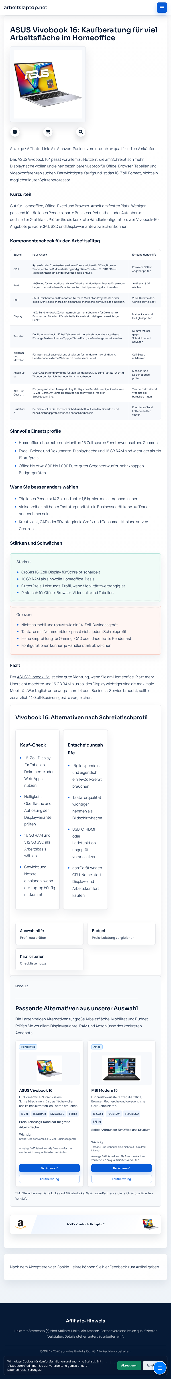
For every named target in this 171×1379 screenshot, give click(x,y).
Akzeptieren (129, 1365)
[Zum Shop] (48, 132)
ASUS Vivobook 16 (36, 1090)
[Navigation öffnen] (162, 7)
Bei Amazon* (49, 1168)
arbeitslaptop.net (25, 7)
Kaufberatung (49, 1179)
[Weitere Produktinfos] (15, 132)
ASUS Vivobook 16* (34, 159)
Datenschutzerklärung (22, 1370)
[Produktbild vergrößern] (81, 132)
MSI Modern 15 (104, 1090)
